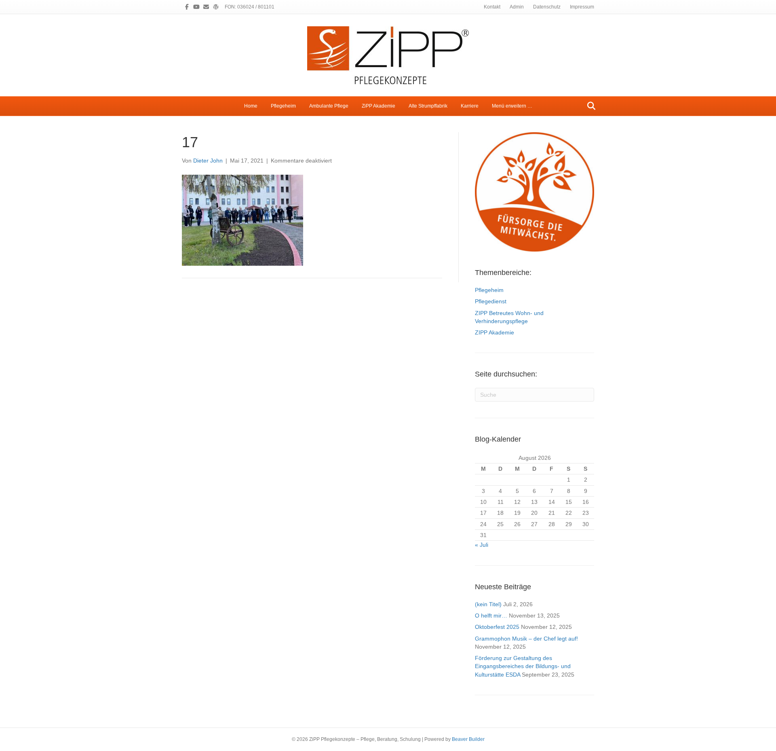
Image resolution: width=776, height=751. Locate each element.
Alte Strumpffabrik (428, 106)
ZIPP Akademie (494, 332)
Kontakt (492, 7)
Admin (517, 7)
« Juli (481, 545)
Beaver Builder (468, 739)
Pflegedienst (490, 301)
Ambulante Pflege (328, 106)
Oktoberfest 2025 (497, 627)
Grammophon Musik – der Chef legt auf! (526, 638)
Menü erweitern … (512, 106)
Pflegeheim (283, 106)
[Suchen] (589, 106)
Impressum (582, 7)
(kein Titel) (488, 604)
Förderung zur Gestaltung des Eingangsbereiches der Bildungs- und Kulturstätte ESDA (523, 666)
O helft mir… (491, 615)
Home (250, 106)
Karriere (470, 106)
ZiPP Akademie (378, 106)
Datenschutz (547, 7)
